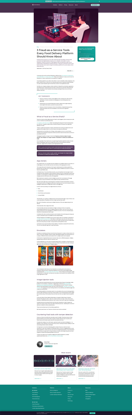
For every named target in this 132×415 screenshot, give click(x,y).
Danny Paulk (49, 68)
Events (69, 392)
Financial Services (35, 398)
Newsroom (70, 396)
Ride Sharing (34, 394)
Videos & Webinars (89, 392)
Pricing (69, 398)
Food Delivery (35, 392)
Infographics (88, 398)
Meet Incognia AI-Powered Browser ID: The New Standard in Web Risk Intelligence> (68, 1)
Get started (94, 4)
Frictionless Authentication (37, 406)
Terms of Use (71, 412)
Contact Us (70, 390)
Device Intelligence (54, 390)
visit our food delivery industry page (55, 335)
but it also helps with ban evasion (51, 271)
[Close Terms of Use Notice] (131, 412)
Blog (38, 46)
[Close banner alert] (99, 1)
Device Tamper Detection (55, 392)
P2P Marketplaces (36, 396)
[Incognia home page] (36, 5)
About (69, 387)
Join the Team (71, 394)
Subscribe (69, 70)
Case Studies (88, 396)
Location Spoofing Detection (38, 408)
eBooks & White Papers (90, 394)
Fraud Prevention (35, 404)
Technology (70, 400)
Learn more (37, 378)
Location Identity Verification (56, 394)
